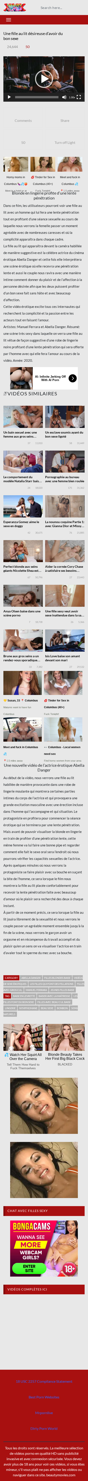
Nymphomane (28, 1008)
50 (27, 46)
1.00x (72, 97)
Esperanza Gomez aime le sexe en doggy (21, 524)
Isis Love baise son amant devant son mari (62, 658)
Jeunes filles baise (62, 989)
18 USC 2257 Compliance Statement (44, 1381)
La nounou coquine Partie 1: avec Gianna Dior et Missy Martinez (64, 526)
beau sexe (47, 1008)
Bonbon (62, 1008)
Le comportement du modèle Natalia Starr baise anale (21, 481)
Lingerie (10, 1008)
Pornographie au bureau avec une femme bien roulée (64, 479)
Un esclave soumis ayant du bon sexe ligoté (64, 434)
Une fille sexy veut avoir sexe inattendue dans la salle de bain (65, 615)
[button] (44, 79)
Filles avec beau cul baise (54, 1002)
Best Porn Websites (44, 1397)
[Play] (9, 97)
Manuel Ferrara (36, 989)
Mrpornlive (44, 1413)
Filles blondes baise (57, 977)
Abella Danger (31, 977)
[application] (44, 79)
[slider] (36, 97)
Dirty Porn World (44, 1428)
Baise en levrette (24, 996)
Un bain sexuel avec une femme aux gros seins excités (20, 436)
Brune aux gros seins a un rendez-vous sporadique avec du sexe (21, 660)
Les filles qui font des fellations (51, 983)
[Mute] (64, 97)
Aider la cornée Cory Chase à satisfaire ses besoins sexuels (64, 570)
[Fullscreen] (78, 97)
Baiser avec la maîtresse (54, 996)
